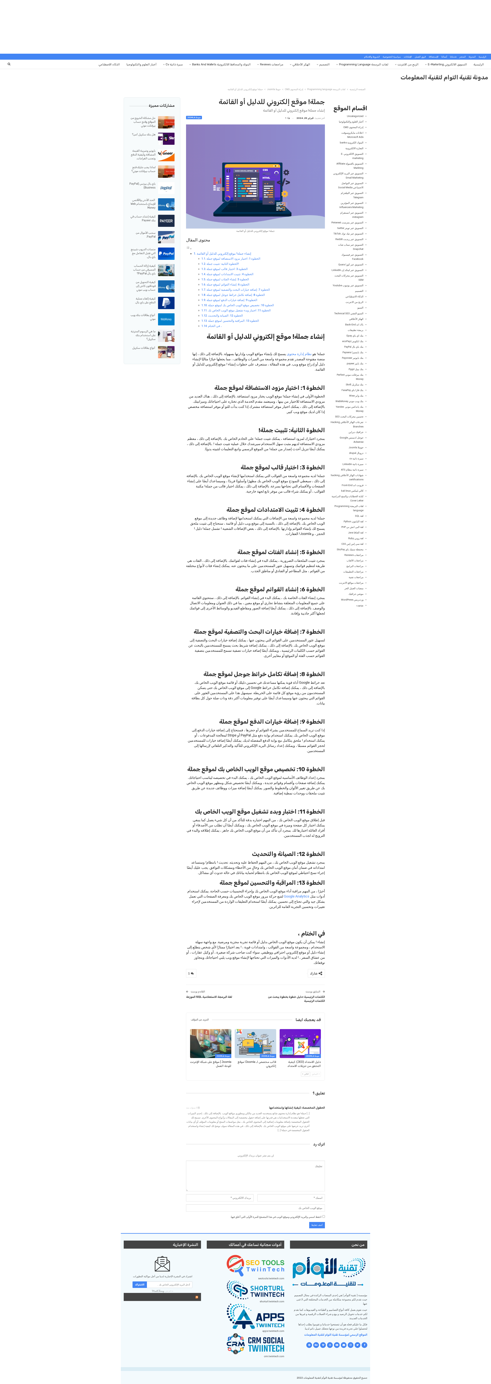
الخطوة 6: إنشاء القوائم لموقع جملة (228, 284)
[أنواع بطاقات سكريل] (166, 352)
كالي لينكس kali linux (352, 490)
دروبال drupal (356, 453)
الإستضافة (433, 56)
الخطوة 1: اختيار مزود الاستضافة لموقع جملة (233, 258)
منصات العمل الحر (353, 588)
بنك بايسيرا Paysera (353, 352)
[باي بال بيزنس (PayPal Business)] (166, 188)
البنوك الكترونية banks (351, 142)
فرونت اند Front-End (352, 485)
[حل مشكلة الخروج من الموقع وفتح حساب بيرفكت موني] (166, 122)
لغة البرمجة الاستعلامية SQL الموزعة (209, 997)
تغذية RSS (185, 1297)
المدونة (472, 56)
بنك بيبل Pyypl (356, 369)
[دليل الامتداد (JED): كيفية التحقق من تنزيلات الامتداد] (300, 1043)
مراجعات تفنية (356, 577)
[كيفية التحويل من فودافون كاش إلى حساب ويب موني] (166, 286)
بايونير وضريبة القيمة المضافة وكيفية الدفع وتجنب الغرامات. (143, 154)
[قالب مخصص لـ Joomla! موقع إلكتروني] (255, 1043)
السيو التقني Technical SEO (348, 313)
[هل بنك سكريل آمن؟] (166, 139)
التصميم (324, 64)
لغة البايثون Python (353, 521)
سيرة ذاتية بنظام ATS (352, 469)
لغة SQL (359, 515)
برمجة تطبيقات (355, 330)
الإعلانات (408, 56)
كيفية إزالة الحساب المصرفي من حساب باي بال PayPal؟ (144, 269)
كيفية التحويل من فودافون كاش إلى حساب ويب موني (146, 286)
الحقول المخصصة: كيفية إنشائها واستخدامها (297, 1107)
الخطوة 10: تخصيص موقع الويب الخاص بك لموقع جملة (241, 305)
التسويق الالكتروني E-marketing (447, 64)
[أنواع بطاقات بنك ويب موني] (166, 319)
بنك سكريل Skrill (354, 384)
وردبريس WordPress (352, 599)
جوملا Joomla (194, 117)
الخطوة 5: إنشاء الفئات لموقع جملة (228, 279)
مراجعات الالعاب (355, 560)
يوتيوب (359, 605)
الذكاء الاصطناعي (109, 64)
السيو (360, 307)
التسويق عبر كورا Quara (350, 264)
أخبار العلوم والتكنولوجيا (141, 64)
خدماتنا (453, 56)
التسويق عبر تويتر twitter (350, 228)
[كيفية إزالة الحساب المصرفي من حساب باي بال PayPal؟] (166, 270)
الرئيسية (482, 56)
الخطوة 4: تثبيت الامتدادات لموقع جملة (230, 274)
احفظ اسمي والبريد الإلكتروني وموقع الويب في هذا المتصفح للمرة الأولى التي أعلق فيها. (275, 1216)
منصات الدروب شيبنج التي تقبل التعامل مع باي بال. (143, 253)
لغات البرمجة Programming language (363, 64)
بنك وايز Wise (356, 395)
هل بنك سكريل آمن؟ (144, 134)
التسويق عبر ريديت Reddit (349, 239)
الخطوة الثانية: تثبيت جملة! (223, 264)
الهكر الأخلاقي (301, 64)
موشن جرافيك (355, 593)
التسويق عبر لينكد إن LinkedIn (347, 270)
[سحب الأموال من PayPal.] (166, 237)
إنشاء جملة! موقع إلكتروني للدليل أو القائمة (224, 253)
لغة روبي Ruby (355, 538)
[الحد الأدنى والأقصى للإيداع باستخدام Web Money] (166, 204)
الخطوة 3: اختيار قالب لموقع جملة (227, 269)
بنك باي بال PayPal (353, 346)
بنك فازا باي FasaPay (352, 390)
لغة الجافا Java (355, 532)
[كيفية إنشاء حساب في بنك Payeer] (166, 221)
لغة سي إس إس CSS (352, 543)
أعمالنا (444, 56)
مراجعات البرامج (354, 566)
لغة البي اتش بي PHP (352, 527)
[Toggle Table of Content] (189, 248)
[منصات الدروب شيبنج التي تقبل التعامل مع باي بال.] (166, 254)
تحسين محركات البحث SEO (349, 416)
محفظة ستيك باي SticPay (350, 549)
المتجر (463, 56)
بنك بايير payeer (354, 363)
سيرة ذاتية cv (174, 64)
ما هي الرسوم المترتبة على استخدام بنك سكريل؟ (143, 335)
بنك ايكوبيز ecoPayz (352, 341)
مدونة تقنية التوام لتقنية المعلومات (444, 77)
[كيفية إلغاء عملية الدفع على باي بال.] (166, 303)
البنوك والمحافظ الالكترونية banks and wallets (221, 64)
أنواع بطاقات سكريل (144, 348)
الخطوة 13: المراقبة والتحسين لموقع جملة (233, 321)
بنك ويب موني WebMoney (349, 401)
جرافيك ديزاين (355, 432)
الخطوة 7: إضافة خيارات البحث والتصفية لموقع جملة (238, 289)
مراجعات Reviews (271, 64)
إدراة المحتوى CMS (353, 127)
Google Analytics (296, 896)
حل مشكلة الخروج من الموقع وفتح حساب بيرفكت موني (143, 121)
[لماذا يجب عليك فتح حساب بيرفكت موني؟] (166, 171)
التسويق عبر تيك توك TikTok (348, 233)
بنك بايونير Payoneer (352, 357)
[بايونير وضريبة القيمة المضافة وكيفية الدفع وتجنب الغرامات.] (166, 155)
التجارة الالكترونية (354, 148)
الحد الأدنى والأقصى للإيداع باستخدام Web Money (143, 203)
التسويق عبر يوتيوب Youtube (348, 285)
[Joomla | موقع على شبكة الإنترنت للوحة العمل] (210, 1043)
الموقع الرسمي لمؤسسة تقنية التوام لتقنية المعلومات (335, 1334)
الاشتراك (139, 1284)
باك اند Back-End (354, 324)
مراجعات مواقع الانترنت (351, 582)
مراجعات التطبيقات (353, 571)
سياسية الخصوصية (392, 56)
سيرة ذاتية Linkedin (353, 464)
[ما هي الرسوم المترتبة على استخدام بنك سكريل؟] (166, 336)
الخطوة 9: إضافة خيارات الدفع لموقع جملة (232, 300)
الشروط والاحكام (372, 56)
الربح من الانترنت (408, 64)
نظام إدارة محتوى (299, 354)
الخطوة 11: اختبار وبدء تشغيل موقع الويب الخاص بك (239, 310)
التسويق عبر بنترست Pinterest (347, 222)
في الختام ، (215, 326)
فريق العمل (420, 56)
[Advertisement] (245, 27)
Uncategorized (355, 116)
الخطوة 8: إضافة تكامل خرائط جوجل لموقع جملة (236, 295)
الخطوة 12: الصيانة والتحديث (225, 315)
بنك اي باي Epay (355, 335)
